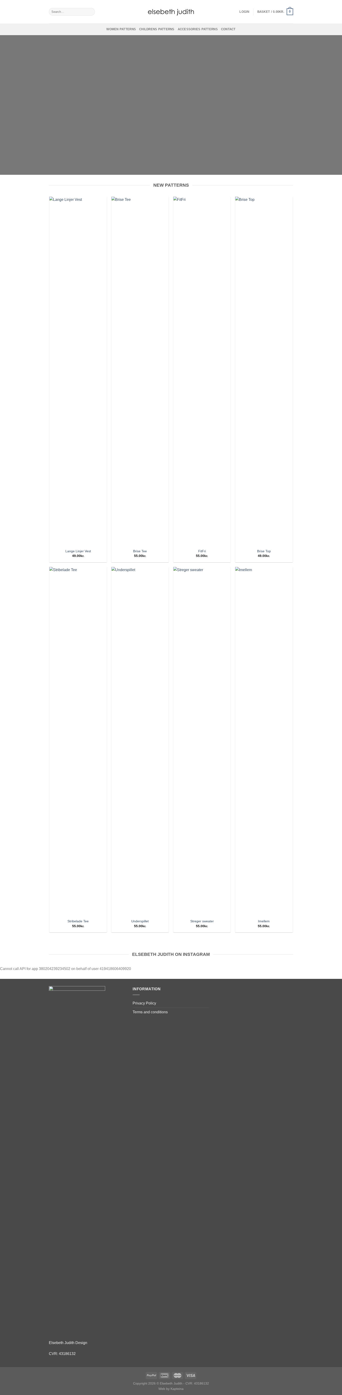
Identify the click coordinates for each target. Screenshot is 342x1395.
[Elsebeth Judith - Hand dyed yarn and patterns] (171, 11)
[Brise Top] (264, 371)
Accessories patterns (198, 29)
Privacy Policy (144, 1003)
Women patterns (121, 29)
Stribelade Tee (78, 921)
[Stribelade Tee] (78, 741)
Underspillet (140, 921)
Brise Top (264, 551)
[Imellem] (264, 741)
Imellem (264, 921)
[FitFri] (202, 371)
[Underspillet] (140, 741)
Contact (228, 29)
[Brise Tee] (140, 371)
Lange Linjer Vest (78, 551)
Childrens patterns (156, 29)
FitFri (202, 551)
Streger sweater (202, 921)
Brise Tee (140, 551)
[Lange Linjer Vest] (78, 371)
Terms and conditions (150, 1012)
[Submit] (90, 12)
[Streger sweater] (202, 741)
